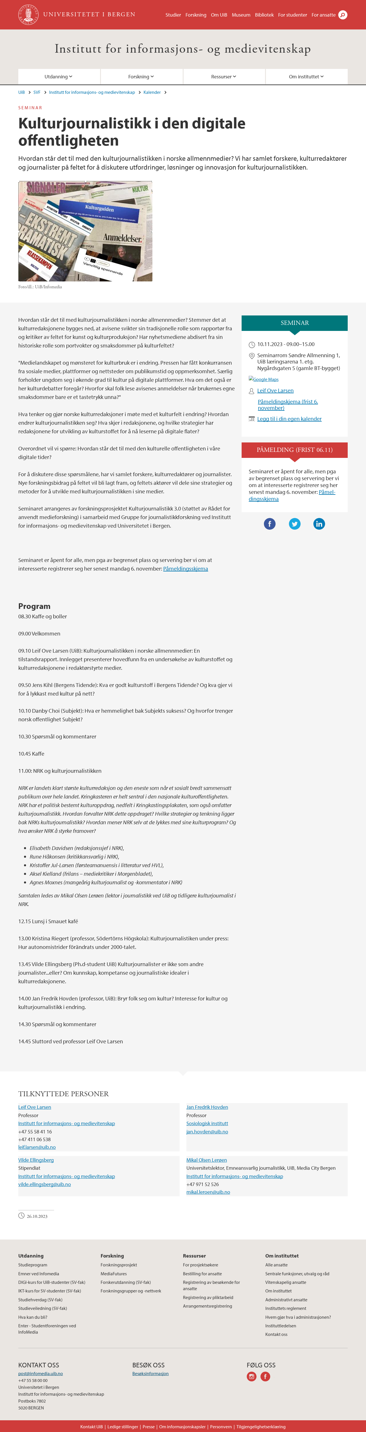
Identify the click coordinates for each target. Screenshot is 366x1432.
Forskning (196, 14)
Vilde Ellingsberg (36, 1160)
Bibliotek (264, 14)
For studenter (292, 14)
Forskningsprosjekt (119, 1265)
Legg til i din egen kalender (289, 418)
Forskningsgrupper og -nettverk (131, 1291)
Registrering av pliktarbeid (208, 1297)
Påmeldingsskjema (185, 568)
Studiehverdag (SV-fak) (40, 1299)
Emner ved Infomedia (38, 1273)
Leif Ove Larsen (275, 390)
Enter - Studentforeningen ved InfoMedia (47, 1329)
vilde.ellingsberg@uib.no (44, 1184)
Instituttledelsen (280, 1325)
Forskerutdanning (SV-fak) (126, 1282)
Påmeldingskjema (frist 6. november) (288, 404)
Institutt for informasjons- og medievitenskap (183, 49)
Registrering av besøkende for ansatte (211, 1285)
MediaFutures (114, 1273)
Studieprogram (32, 1265)
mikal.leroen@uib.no (208, 1192)
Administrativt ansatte (286, 1299)
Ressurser (221, 76)
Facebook (270, 524)
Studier (173, 14)
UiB (21, 92)
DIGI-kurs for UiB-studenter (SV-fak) (51, 1282)
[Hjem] (29, 15)
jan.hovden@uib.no (207, 1131)
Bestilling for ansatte (202, 1273)
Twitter (295, 524)
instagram (253, 1377)
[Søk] (343, 15)
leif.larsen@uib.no (37, 1147)
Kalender (152, 92)
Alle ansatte (276, 1265)
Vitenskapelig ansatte (285, 1282)
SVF (37, 92)
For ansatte (324, 14)
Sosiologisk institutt (207, 1123)
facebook (267, 1377)
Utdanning (56, 76)
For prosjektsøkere (200, 1265)
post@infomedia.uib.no (40, 1373)
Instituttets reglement (285, 1308)
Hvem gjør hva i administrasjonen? (298, 1317)
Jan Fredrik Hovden (207, 1107)
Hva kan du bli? (32, 1317)
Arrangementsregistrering (207, 1306)
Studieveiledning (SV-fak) (42, 1308)
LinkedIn (319, 524)
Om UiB (219, 14)
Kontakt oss (276, 1334)
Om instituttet (304, 76)
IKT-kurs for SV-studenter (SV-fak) (49, 1291)
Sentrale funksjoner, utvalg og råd (297, 1273)
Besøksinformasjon (150, 1373)
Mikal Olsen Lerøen (206, 1160)
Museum (241, 14)
